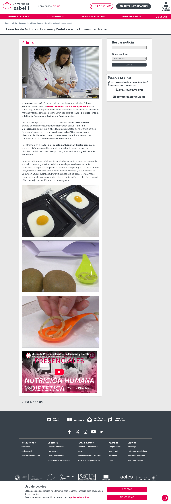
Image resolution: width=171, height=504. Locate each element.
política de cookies (79, 497)
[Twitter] (33, 43)
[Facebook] (24, 43)
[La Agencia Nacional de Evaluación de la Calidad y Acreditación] (67, 477)
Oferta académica (19, 16)
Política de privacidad (136, 456)
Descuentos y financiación (88, 447)
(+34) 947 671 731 (54, 451)
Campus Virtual (115, 447)
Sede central (27, 451)
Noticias (14, 23)
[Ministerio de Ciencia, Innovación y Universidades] (29, 477)
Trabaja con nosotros (56, 456)
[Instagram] (85, 431)
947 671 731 (103, 6)
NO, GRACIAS (127, 497)
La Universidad (56, 16)
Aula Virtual (113, 451)
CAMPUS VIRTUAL (166, 9)
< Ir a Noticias (32, 401)
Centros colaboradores (31, 456)
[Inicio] (44, 6)
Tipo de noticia (120, 54)
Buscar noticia (123, 42)
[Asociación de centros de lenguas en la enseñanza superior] (125, 478)
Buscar (162, 17)
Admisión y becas (132, 16)
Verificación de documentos (59, 460)
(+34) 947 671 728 (130, 90)
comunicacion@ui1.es (130, 96)
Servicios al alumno (94, 16)
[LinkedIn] (28, 43)
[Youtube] (93, 431)
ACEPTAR (127, 489)
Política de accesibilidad (137, 451)
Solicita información (133, 6)
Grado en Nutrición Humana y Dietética (69, 106)
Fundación (26, 447)
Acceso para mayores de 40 (89, 460)
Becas (80, 451)
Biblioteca (113, 456)
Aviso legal (132, 447)
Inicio (7, 23)
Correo (111, 460)
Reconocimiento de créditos (89, 456)
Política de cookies (135, 460)
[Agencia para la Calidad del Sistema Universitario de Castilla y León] (87, 477)
